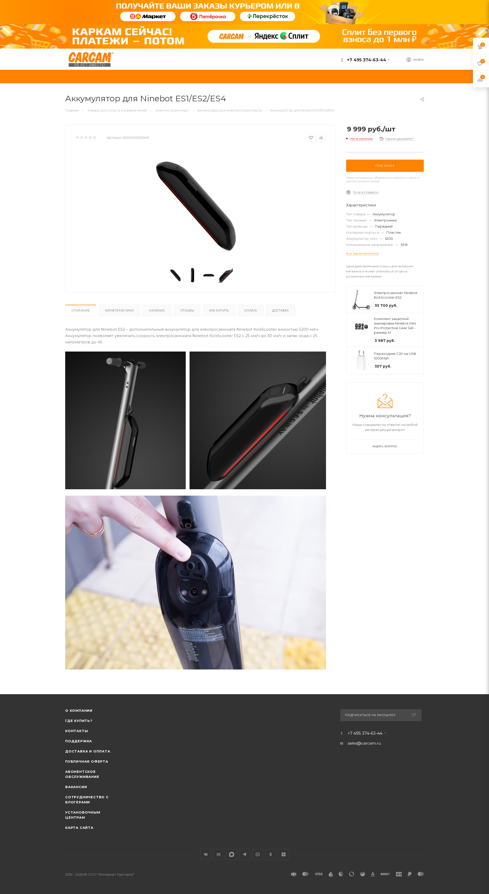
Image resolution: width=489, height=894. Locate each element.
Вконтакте (205, 854)
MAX (231, 854)
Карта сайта (79, 828)
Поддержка (78, 741)
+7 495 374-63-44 (366, 60)
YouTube (257, 854)
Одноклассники (270, 854)
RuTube (218, 854)
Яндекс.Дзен (283, 854)
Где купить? (78, 721)
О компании (78, 710)
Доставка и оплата (87, 751)
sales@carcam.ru (364, 743)
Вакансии (76, 787)
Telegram (244, 854)
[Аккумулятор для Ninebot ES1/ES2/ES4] (200, 205)
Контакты (76, 731)
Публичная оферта (86, 761)
